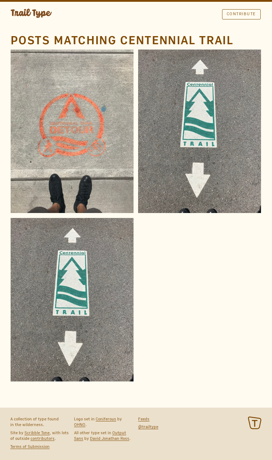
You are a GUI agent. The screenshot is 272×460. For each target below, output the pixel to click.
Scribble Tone (37, 432)
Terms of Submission (30, 446)
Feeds (143, 418)
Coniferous (106, 418)
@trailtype (148, 426)
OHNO (79, 424)
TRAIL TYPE (31, 14)
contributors (42, 438)
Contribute (241, 13)
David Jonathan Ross (109, 438)
